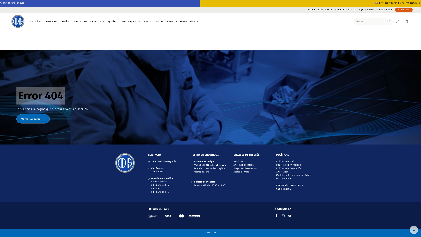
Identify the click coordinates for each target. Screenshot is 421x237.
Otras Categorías (129, 21)
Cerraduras (50, 21)
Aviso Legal (282, 172)
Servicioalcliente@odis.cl (165, 161)
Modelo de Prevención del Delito (293, 175)
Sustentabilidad (385, 10)
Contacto (369, 10)
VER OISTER (403, 10)
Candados (35, 21)
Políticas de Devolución (289, 168)
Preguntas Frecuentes (245, 168)
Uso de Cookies (284, 178)
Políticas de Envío (286, 161)
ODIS (214, 233)
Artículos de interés (244, 165)
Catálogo (358, 10)
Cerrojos (65, 21)
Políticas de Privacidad (288, 165)
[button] (36, 21)
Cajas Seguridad (108, 21)
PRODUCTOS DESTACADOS (320, 10)
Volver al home (31, 119)
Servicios (146, 21)
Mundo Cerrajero (343, 10)
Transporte (79, 21)
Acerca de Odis (241, 172)
